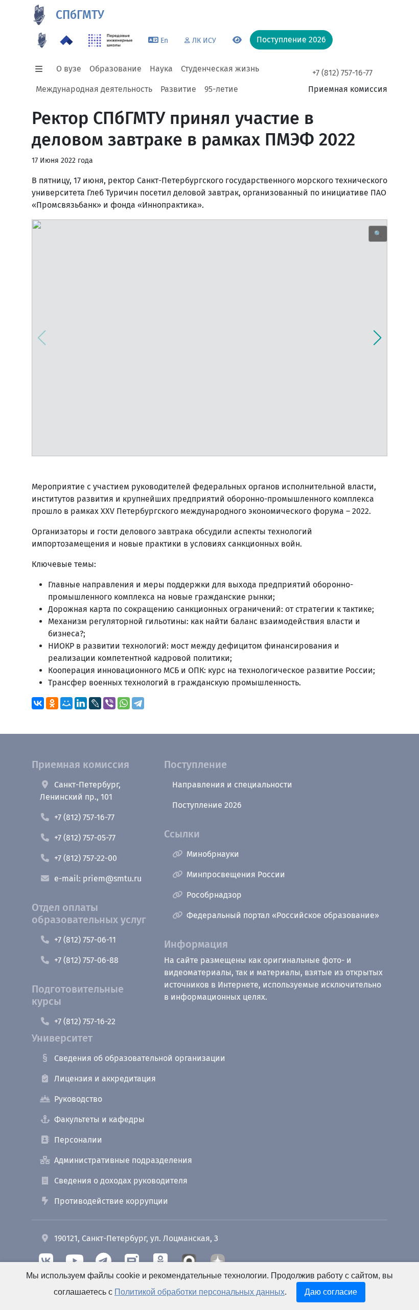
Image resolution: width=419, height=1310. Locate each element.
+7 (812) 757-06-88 (86, 960)
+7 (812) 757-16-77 (342, 73)
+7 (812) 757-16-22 (84, 1021)
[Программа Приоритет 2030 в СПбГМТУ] (66, 40)
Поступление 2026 (207, 805)
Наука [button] (161, 68)
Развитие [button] (178, 89)
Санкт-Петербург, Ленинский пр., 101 (80, 791)
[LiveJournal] (95, 703)
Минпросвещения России (236, 874)
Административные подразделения (123, 1160)
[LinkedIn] (81, 703)
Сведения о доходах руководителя (121, 1180)
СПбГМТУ (80, 15)
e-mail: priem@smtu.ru (98, 878)
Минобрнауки (213, 854)
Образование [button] (115, 68)
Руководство (78, 1099)
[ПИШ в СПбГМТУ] (111, 40)
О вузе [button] (68, 68)
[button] (42, 69)
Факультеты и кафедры (99, 1119)
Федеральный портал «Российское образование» (283, 915)
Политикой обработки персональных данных (199, 1292)
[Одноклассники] (52, 703)
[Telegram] (138, 703)
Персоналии (78, 1140)
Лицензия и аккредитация (105, 1078)
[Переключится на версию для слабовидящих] (237, 40)
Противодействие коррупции (111, 1201)
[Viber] (109, 703)
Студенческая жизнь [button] (220, 68)
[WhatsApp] (124, 703)
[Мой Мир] (66, 703)
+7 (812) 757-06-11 (85, 940)
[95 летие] (42, 40)
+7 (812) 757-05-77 (84, 838)
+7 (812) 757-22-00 (85, 858)
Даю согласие (331, 1292)
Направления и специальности (232, 784)
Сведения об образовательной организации (139, 1058)
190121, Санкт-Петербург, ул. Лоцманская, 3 (136, 1238)
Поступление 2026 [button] (291, 39)
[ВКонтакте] (38, 703)
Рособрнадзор (214, 895)
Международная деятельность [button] (94, 89)
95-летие (221, 89)
